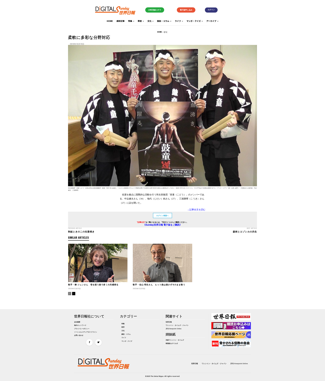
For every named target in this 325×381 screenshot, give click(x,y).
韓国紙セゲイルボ (172, 343)
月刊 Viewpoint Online (173, 329)
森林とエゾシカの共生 (245, 231)
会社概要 (77, 322)
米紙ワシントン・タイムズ (175, 340)
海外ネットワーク (80, 325)
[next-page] (73, 293)
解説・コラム (126, 334)
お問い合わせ (78, 335)
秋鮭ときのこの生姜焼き (81, 231)
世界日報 (169, 322)
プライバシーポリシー (81, 329)
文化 (123, 330)
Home (159, 31)
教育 (123, 327)
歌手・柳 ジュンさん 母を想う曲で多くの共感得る (93, 284)
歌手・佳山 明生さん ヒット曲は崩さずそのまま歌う (159, 284)
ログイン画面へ (162, 215)
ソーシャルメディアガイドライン (85, 332)
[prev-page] (69, 293)
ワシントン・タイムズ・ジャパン (177, 325)
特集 (123, 324)
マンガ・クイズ (126, 341)
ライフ (123, 337)
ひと (166, 31)
